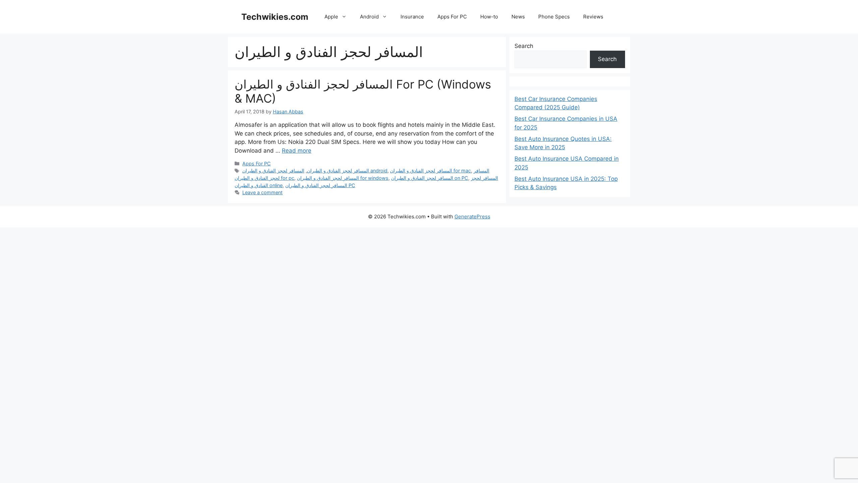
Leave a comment (262, 192)
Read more (296, 150)
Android (369, 16)
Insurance (412, 16)
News (518, 16)
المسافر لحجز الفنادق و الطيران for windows (342, 178)
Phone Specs (554, 16)
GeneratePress (472, 216)
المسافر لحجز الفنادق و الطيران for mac (430, 170)
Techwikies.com (274, 17)
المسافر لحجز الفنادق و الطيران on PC (429, 178)
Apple (331, 16)
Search (523, 46)
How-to (489, 16)
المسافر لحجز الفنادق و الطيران (338, 170)
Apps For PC (452, 16)
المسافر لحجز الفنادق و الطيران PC (320, 185)
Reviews (593, 16)
